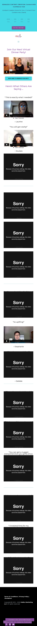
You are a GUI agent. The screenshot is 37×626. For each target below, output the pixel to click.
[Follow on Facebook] (6, 624)
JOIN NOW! (18, 28)
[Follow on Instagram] (10, 624)
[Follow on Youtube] (13, 624)
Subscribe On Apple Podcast (17, 622)
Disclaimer (8, 598)
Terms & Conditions (11, 596)
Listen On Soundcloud (20, 620)
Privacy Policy (24, 596)
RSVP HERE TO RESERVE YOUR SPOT (18, 78)
